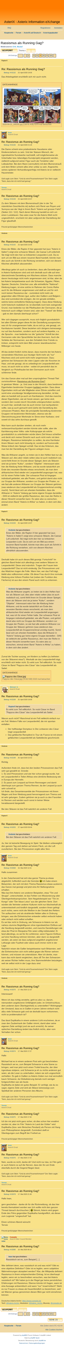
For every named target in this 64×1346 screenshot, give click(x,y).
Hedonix (11, 530)
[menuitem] (8, 28)
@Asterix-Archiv (12, 1303)
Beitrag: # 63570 (9, 990)
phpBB (24, 1335)
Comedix (13, 1237)
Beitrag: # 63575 (9, 1117)
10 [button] (51, 56)
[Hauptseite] (32, 10)
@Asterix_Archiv (35, 1303)
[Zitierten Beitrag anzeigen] (32, 530)
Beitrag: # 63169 (9, 700)
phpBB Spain (35, 1338)
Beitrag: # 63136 (9, 145)
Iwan (10, 132)
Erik (14, 47)
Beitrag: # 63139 (9, 199)
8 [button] (43, 56)
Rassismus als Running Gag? (22, 43)
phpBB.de (42, 1340)
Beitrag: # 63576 (9, 1158)
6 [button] (37, 56)
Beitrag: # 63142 (9, 245)
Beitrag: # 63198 (9, 758)
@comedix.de (56, 1303)
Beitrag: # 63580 (9, 1250)
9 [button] (46, 56)
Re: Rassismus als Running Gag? (23, 69)
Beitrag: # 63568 (9, 868)
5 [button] (33, 56)
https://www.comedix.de (31, 1301)
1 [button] (28, 56)
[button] (20, 55)
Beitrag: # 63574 (9, 1051)
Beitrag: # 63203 (9, 827)
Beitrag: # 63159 (9, 523)
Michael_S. (14, 687)
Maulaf (20, 47)
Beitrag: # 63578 (9, 1194)
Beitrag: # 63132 (9, 73)
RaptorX (11, 707)
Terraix (4, 187)
